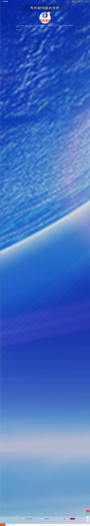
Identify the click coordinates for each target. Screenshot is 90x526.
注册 (88, 1)
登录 (86, 1)
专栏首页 (2, 524)
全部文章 (8, 524)
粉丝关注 (13, 524)
